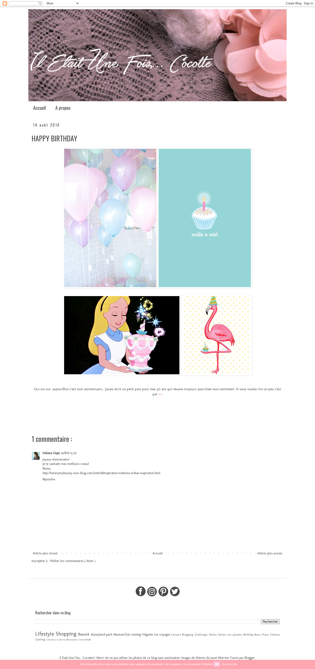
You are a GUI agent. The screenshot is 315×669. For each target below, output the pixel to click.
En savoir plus (229, 664)
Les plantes (234, 634)
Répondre (49, 479)
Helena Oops (51, 453)
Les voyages (162, 634)
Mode (88, 639)
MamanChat (121, 634)
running (136, 634)
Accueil (39, 107)
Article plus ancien (269, 553)
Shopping (66, 634)
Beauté (83, 634)
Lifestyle (44, 634)
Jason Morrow (220, 658)
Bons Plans (262, 634)
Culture (61, 639)
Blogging (187, 634)
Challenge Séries (205, 634)
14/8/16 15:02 (69, 453)
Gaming (40, 639)
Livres (81, 639)
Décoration (71, 639)
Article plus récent (45, 553)
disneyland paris (102, 634)
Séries (222, 634)
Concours (51, 639)
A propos (63, 107)
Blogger (250, 658)
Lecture (176, 634)
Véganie (147, 634)
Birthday (248, 634)
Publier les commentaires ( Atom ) (72, 561)
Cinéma (275, 634)
